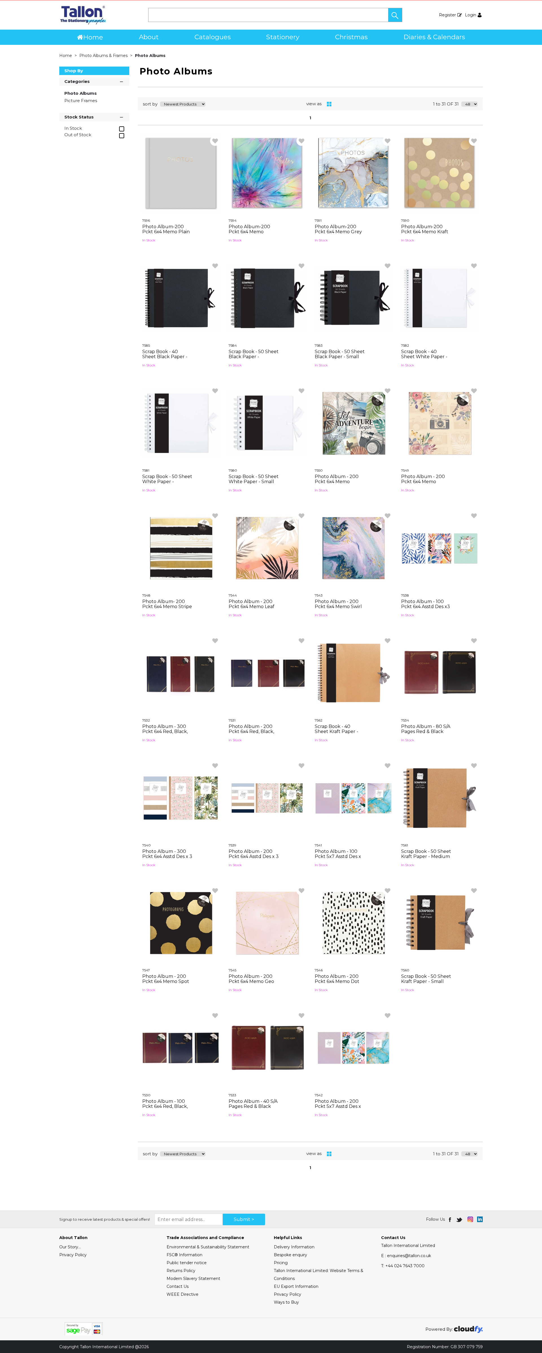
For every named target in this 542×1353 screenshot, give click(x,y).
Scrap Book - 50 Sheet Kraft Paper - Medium (426, 854)
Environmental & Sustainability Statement (208, 1246)
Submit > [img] (244, 1219)
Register (447, 14)
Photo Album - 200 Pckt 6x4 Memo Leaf (251, 604)
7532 (146, 720)
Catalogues (212, 37)
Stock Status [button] (79, 117)
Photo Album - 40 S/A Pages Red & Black (253, 1104)
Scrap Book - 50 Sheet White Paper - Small (254, 479)
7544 (233, 595)
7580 (233, 470)
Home (93, 37)
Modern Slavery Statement (193, 1278)
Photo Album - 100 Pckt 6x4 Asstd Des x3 (425, 604)
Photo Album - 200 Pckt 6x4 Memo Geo (251, 979)
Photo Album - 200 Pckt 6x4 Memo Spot (165, 979)
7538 (405, 595)
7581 (145, 470)
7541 (318, 845)
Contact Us (178, 1286)
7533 (232, 1095)
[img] (450, 1219)
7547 (146, 970)
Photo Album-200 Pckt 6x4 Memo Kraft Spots (424, 231)
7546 (319, 970)
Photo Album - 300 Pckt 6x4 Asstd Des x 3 (167, 854)
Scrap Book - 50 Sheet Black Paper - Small (340, 354)
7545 (232, 970)
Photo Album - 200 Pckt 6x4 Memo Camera (423, 481)
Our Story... (70, 1246)
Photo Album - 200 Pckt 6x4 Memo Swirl (338, 604)
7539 (232, 845)
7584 (233, 345)
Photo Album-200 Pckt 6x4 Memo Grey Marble (338, 231)
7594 (233, 220)
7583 (319, 345)
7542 (319, 1095)
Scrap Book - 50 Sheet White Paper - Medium (167, 481)
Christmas (351, 37)
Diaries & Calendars (434, 37)
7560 (405, 970)
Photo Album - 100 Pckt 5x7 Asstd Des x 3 (338, 856)
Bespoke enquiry (290, 1254)
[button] (395, 15)
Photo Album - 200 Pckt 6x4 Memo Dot (337, 979)
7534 (405, 720)
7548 (146, 595)
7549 (405, 470)
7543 (319, 595)
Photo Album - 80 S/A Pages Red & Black (425, 729)
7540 (146, 845)
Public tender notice (187, 1262)
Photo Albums (150, 55)
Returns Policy (181, 1270)
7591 (318, 220)
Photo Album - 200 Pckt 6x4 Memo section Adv (337, 481)
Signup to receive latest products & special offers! (104, 1219)
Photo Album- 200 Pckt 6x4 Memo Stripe (167, 604)
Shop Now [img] (181, 253)
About (149, 37)
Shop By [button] (73, 70)
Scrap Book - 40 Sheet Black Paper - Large (164, 356)
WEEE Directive (182, 1294)
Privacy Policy (73, 1254)
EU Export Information (296, 1286)
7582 (405, 345)
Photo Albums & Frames (104, 55)
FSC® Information (184, 1254)
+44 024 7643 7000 (403, 1265)
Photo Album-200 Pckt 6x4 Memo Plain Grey (166, 231)
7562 (318, 720)
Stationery (282, 37)
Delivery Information (294, 1246)
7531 (232, 720)
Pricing (281, 1262)
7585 (146, 345)
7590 (405, 220)
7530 (146, 1095)
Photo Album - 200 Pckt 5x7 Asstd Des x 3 (338, 1106)
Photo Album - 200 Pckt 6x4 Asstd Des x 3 (254, 854)
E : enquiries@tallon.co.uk (406, 1255)
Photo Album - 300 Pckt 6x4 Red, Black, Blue (165, 731)
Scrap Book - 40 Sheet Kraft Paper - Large (336, 731)
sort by (150, 104)
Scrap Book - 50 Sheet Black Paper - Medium (254, 356)
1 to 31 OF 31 (446, 104)
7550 (319, 470)
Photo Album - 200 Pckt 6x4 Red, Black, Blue (251, 731)
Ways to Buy (286, 1302)
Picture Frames (80, 100)
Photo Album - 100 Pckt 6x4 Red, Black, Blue (165, 1106)
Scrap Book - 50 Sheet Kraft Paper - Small (426, 979)
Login (470, 14)
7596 (146, 220)
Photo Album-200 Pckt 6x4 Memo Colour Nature (249, 231)
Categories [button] (77, 81)
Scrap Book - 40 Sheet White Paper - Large (424, 356)
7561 (404, 845)
